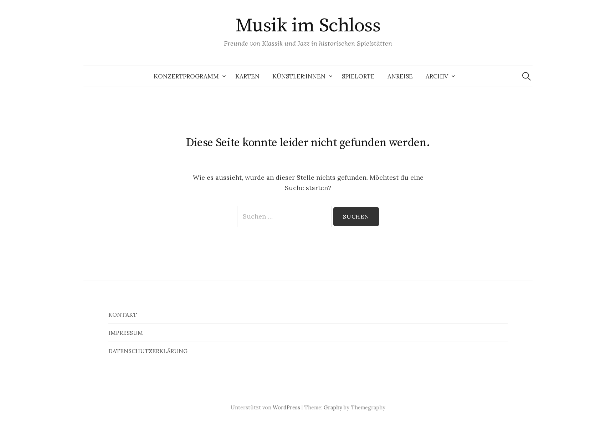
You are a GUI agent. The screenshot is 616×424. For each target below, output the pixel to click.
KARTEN (247, 76)
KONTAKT (122, 314)
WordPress (286, 407)
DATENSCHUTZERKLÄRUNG (148, 350)
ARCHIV (437, 76)
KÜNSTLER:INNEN (298, 76)
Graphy (333, 407)
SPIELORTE (358, 76)
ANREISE (400, 76)
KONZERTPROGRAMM (186, 76)
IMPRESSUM (125, 332)
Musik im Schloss (308, 26)
